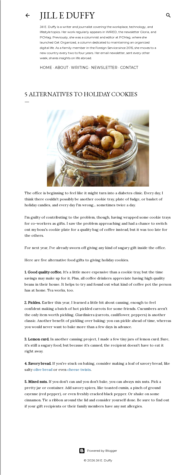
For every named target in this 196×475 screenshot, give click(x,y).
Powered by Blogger (102, 450)
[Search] (168, 14)
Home (46, 67)
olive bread (42, 369)
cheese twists (79, 369)
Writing (79, 67)
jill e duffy (67, 15)
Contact (129, 67)
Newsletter (104, 67)
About (61, 67)
